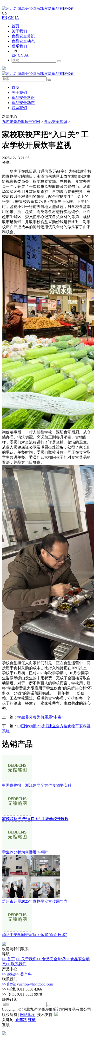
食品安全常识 (23, 36)
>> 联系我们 (16, 964)
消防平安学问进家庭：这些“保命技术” (34, 935)
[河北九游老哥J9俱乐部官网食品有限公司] (38, 8)
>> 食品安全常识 (51, 959)
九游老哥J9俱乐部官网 (21, 122)
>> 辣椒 (8, 974)
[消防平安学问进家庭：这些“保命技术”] (17, 930)
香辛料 (21, 1020)
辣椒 (32, 1020)
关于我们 (19, 31)
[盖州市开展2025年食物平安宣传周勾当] (31, 897)
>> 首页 (8, 959)
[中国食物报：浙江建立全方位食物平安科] (17, 781)
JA (17, 18)
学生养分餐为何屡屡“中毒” (40, 717)
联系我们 (19, 46)
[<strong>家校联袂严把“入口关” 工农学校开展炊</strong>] (17, 814)
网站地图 (27, 1015)
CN (11, 18)
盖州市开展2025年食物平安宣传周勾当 (34, 901)
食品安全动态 (23, 41)
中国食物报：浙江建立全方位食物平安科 (36, 785)
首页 (15, 26)
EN (4, 18)
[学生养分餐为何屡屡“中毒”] (17, 847)
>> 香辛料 (23, 974)
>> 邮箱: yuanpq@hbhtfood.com (27, 984)
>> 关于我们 (26, 959)
